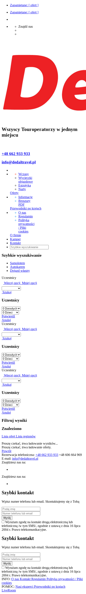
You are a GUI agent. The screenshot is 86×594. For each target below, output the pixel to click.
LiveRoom (9, 590)
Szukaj (6, 292)
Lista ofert (9, 436)
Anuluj (6, 320)
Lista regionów (26, 436)
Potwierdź (8, 316)
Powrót (6, 451)
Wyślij (7, 517)
